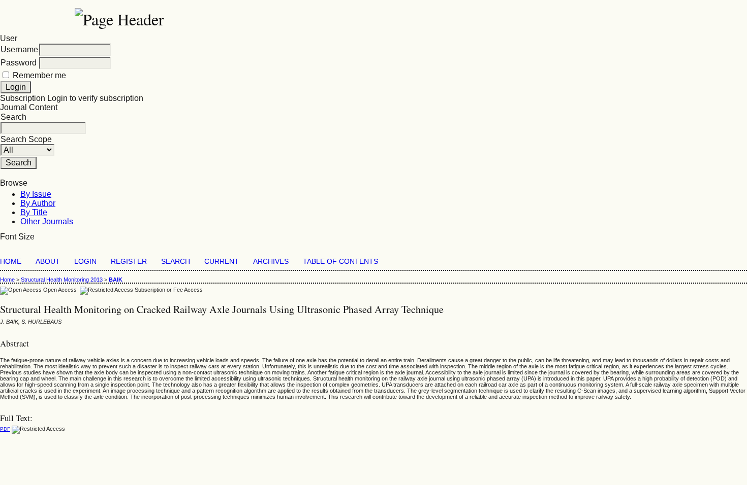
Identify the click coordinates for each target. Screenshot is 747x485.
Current (221, 261)
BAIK (115, 279)
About (48, 261)
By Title (33, 212)
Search (175, 261)
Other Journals (46, 221)
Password (19, 62)
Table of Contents (340, 261)
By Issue (35, 194)
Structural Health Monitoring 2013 (62, 279)
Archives (271, 261)
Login (85, 261)
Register (129, 261)
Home (10, 261)
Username (19, 49)
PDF (5, 429)
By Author (37, 203)
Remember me (39, 75)
